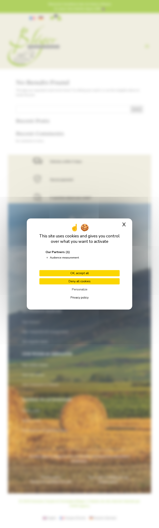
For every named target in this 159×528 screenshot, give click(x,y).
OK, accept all (79, 273)
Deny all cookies (79, 281)
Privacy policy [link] (79, 297)
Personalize (79, 289)
